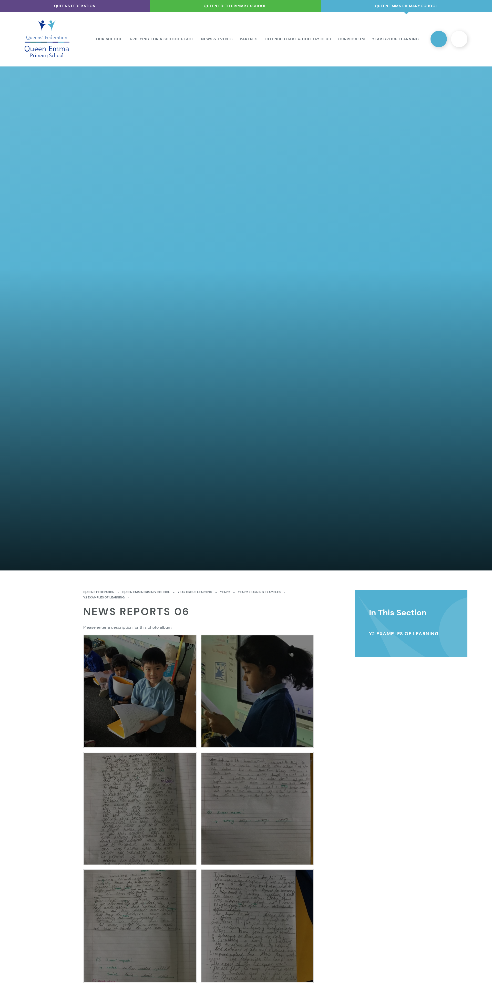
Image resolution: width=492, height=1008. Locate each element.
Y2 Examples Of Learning (104, 597)
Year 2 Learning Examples (259, 592)
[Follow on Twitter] (438, 39)
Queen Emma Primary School (146, 592)
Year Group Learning (195, 592)
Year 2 (225, 592)
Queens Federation (99, 592)
